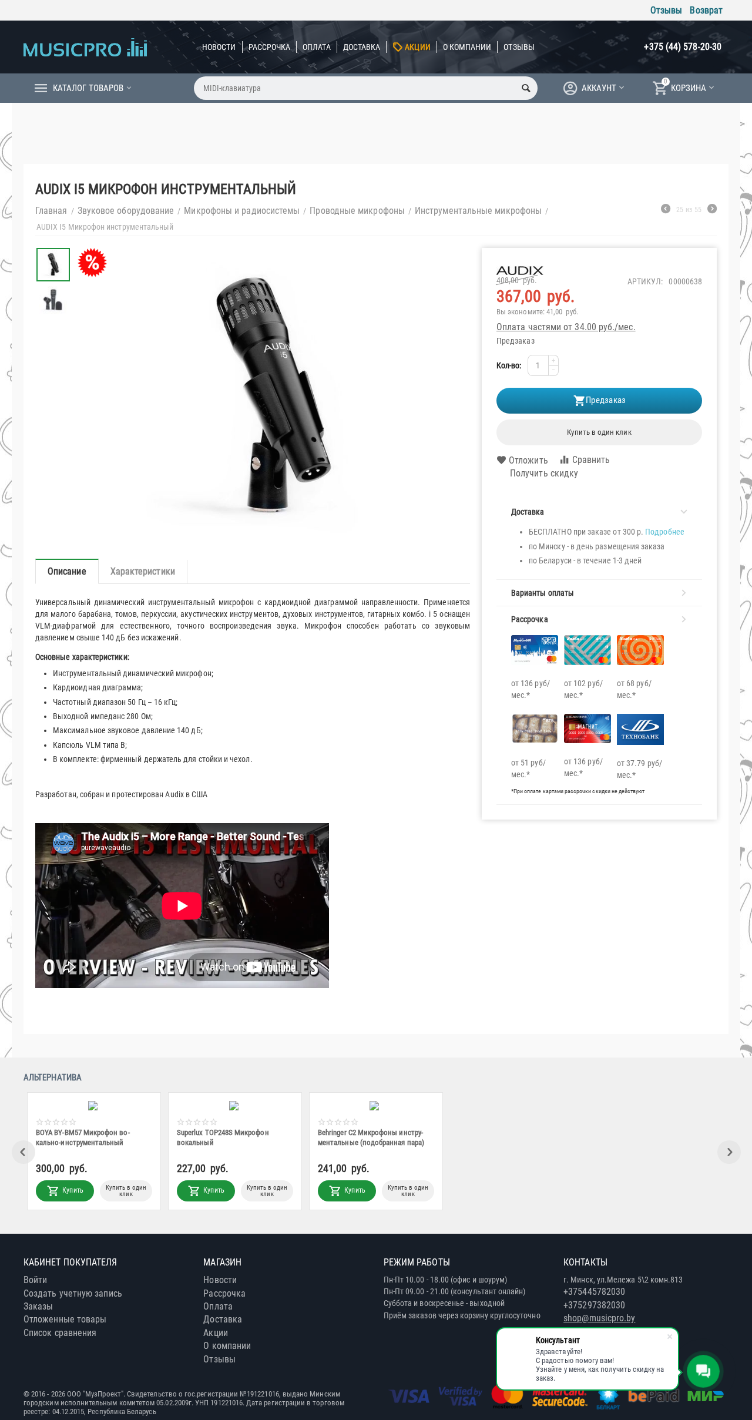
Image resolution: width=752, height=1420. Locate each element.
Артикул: (645, 281)
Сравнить (591, 459)
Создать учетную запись (73, 1293)
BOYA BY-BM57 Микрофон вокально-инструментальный (493, 1137)
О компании (467, 47)
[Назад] (665, 210)
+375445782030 (594, 1291)
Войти (35, 1279)
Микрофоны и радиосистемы (242, 210)
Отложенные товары (65, 1319)
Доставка (362, 47)
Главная (51, 210)
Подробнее (664, 531)
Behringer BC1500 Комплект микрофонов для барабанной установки (361, 1137)
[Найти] (526, 88)
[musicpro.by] (85, 46)
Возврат (706, 10)
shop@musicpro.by (599, 1318)
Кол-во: (509, 365)
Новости (219, 47)
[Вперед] (712, 210)
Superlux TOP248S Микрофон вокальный (634, 1137)
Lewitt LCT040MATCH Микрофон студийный (215, 1137)
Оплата (316, 47)
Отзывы (666, 10)
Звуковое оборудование (126, 210)
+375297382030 (594, 1305)
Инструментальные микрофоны (478, 210)
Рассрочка (270, 47)
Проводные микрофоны (357, 210)
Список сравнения (60, 1332)
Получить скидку (544, 473)
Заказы (38, 1306)
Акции (417, 47)
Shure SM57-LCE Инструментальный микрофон (81, 1137)
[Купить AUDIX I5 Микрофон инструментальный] (271, 397)
